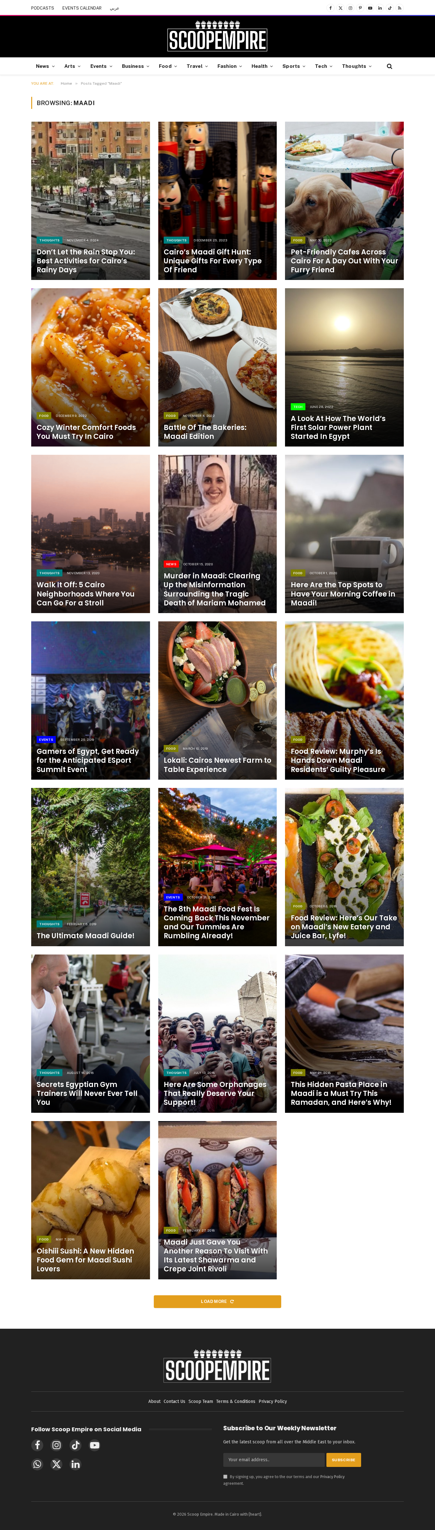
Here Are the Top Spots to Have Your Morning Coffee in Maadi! (343, 594)
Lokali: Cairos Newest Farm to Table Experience (217, 765)
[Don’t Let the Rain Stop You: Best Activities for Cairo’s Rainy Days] (90, 201)
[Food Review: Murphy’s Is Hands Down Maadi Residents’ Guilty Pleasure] (344, 700)
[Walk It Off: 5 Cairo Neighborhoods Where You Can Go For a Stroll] (90, 534)
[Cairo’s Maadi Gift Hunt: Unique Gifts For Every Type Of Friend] (217, 201)
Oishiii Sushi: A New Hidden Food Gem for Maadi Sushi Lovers (85, 1260)
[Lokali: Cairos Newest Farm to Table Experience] (217, 700)
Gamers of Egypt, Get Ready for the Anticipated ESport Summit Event (88, 760)
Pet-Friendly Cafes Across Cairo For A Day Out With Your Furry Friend (344, 261)
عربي (114, 8)
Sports (291, 66)
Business (133, 66)
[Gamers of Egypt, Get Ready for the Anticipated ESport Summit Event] (90, 700)
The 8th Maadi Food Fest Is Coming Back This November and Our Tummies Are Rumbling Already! (217, 923)
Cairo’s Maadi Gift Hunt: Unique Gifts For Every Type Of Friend (213, 261)
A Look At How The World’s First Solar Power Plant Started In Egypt (338, 427)
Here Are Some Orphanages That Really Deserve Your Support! (215, 1093)
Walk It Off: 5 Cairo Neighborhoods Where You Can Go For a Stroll (86, 594)
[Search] (389, 66)
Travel (195, 66)
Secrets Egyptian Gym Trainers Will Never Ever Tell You (87, 1093)
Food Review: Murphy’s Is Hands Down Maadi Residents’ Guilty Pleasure (338, 760)
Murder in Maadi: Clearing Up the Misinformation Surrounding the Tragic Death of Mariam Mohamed (215, 590)
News (42, 66)
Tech (321, 66)
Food (165, 66)
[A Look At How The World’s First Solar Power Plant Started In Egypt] (344, 367)
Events (98, 66)
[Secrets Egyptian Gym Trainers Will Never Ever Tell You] (90, 1033)
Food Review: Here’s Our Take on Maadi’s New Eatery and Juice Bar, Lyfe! (344, 927)
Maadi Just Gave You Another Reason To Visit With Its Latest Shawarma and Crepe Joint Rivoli (216, 1256)
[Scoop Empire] (217, 36)
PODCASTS (42, 8)
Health (259, 66)
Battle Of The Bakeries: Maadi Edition (205, 432)
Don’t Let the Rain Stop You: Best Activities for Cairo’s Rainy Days (86, 261)
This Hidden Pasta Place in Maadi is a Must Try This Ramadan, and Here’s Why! (341, 1093)
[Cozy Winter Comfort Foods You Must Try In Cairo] (90, 367)
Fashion (227, 66)
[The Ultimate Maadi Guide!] (90, 867)
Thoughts (354, 66)
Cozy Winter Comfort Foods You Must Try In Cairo (86, 432)
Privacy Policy (332, 1476)
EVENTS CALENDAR (82, 8)
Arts (69, 66)
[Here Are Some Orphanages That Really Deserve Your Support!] (217, 1033)
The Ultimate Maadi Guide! (86, 936)
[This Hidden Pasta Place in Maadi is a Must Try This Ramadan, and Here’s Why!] (344, 1033)
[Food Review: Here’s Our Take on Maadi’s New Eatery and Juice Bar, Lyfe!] (344, 867)
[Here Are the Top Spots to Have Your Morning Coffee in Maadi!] (344, 534)
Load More (214, 1301)
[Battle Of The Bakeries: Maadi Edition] (217, 367)
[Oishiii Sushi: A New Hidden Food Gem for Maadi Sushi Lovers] (90, 1200)
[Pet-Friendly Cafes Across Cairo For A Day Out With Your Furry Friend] (344, 201)
